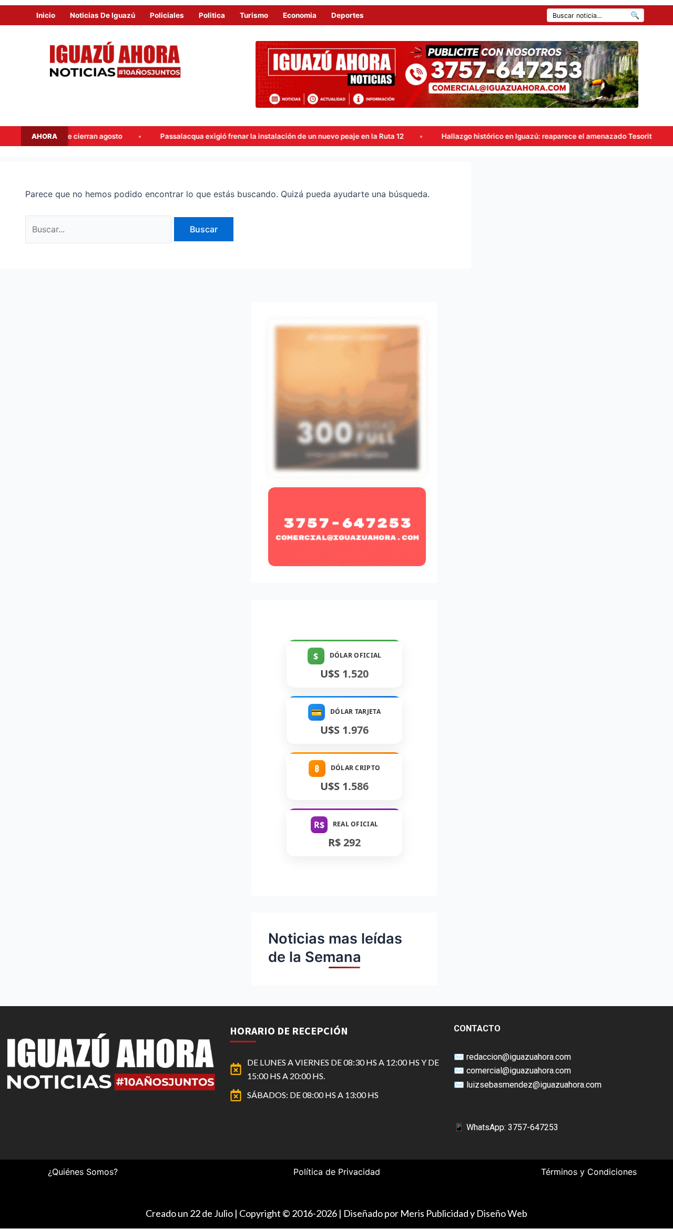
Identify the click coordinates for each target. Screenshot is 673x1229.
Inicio (45, 15)
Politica (212, 15)
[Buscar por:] (99, 229)
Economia (300, 15)
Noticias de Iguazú (102, 15)
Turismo (254, 15)
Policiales (167, 15)
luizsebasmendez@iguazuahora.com (533, 1085)
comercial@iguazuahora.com (518, 1071)
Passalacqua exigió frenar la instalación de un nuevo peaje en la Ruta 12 (195, 136)
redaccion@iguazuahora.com (518, 1057)
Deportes (347, 15)
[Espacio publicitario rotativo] (447, 74)
